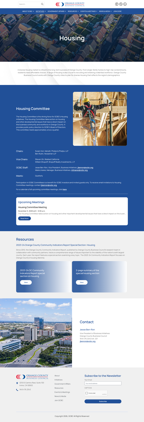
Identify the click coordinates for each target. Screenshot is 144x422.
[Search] (42, 4)
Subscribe (103, 401)
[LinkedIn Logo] (125, 4)
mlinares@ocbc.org (79, 170)
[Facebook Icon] (117, 4)
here (65, 189)
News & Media (104, 11)
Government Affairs (56, 11)
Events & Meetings (88, 11)
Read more (24, 218)
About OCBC (27, 11)
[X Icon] (121, 4)
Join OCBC (117, 11)
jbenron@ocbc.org (85, 167)
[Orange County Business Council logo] (70, 4)
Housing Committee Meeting (32, 207)
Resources (72, 11)
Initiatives (40, 11)
